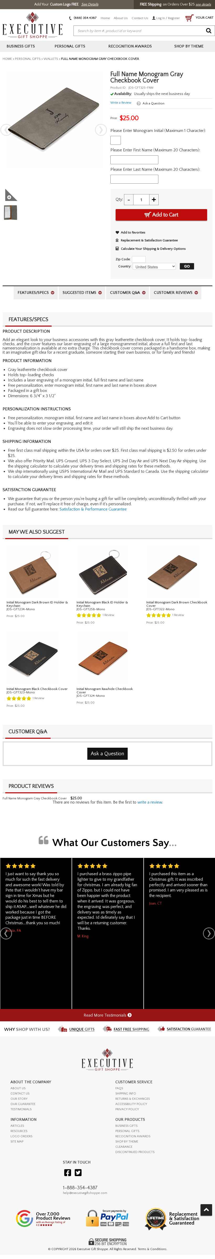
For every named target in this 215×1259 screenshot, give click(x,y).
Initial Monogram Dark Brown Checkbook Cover (176, 604)
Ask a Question (153, 103)
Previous (6, 130)
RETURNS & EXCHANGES (132, 1099)
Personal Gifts (28, 59)
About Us (121, 18)
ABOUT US (17, 1088)
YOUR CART (204, 17)
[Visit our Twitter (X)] (78, 1173)
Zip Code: (123, 259)
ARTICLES (17, 1126)
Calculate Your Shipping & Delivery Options (153, 249)
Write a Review (120, 102)
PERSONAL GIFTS (127, 1131)
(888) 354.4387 (85, 18)
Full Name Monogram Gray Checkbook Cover (35, 798)
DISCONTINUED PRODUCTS (134, 1152)
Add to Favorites (133, 232)
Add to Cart (164, 215)
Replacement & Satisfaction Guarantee (149, 240)
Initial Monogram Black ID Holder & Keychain (102, 604)
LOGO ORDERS (21, 1136)
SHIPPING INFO (125, 1093)
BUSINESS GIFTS (126, 1126)
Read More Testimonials (105, 1015)
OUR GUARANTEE (22, 1104)
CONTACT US (19, 1093)
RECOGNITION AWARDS (132, 1136)
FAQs (119, 1088)
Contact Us (140, 18)
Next (101, 130)
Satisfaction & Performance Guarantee (93, 509)
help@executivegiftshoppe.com (85, 1193)
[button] (185, 266)
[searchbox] (144, 31)
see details (203, 4)
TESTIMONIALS (20, 1109)
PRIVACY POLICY (127, 1109)
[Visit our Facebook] (67, 1173)
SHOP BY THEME (126, 1141)
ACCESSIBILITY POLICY (131, 1104)
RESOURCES (18, 1131)
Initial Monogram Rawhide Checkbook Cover (105, 690)
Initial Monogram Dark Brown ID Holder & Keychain (37, 604)
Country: (124, 266)
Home (105, 18)
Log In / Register (167, 18)
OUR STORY (19, 1099)
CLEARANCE (123, 1147)
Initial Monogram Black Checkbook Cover (37, 689)
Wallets (51, 59)
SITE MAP (16, 1141)
